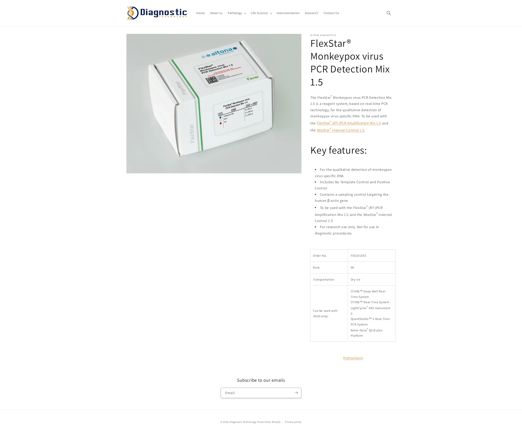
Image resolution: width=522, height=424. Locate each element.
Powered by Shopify (269, 421)
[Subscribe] (296, 392)
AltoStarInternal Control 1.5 (340, 130)
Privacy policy (293, 421)
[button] (236, 13)
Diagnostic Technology (243, 421)
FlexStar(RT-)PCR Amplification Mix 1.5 (349, 123)
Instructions (353, 357)
